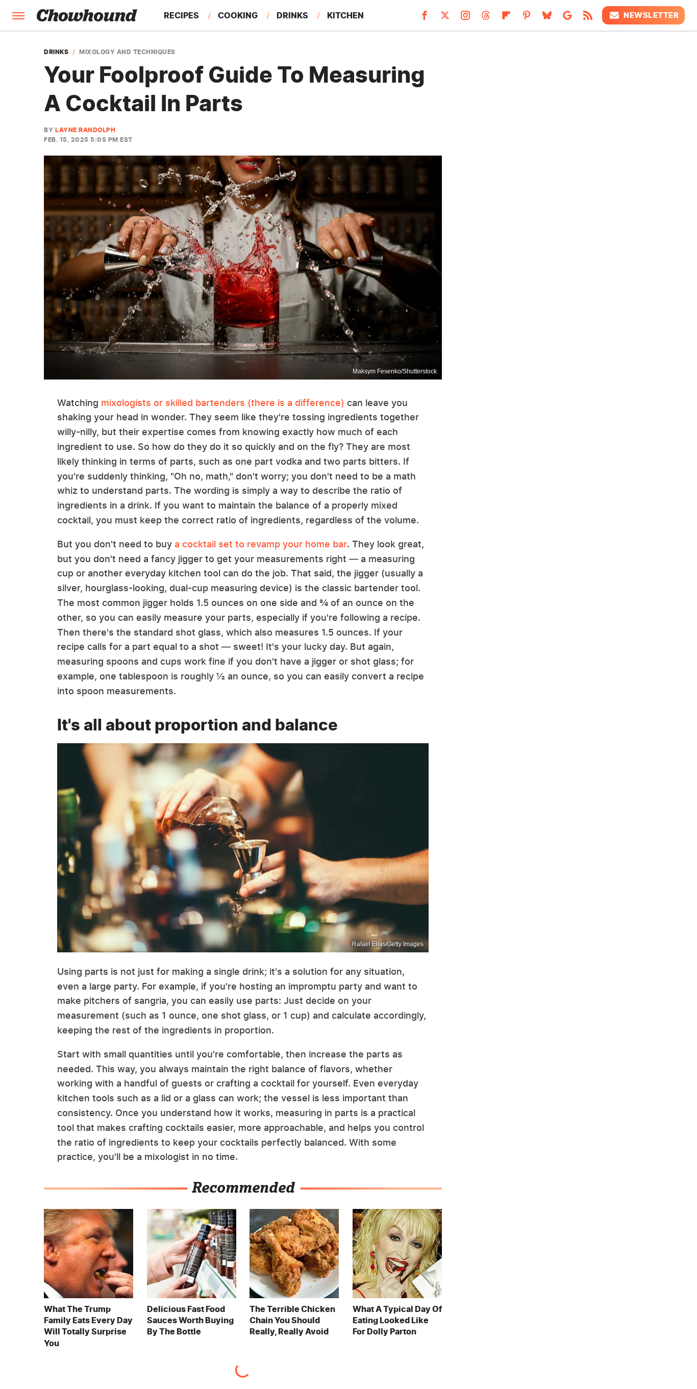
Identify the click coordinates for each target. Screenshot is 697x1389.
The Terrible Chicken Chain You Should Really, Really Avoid (292, 1320)
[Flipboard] (506, 18)
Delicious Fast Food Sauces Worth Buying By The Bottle (190, 1320)
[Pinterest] (526, 18)
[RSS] (588, 18)
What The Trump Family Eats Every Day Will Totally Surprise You (88, 1326)
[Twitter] (445, 18)
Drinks (292, 15)
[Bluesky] (547, 18)
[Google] (567, 18)
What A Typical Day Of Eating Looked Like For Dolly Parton (397, 1320)
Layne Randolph (85, 130)
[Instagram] (465, 18)
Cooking (238, 15)
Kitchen (345, 15)
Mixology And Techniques (127, 52)
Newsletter (651, 15)
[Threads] (486, 18)
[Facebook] (424, 18)
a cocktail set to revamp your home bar (261, 544)
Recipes (181, 15)
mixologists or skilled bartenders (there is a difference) (222, 402)
